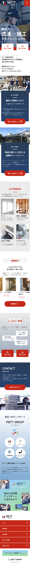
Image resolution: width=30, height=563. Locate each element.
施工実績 (4, 534)
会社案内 (4, 528)
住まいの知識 (5, 540)
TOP (3, 523)
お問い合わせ (5, 546)
